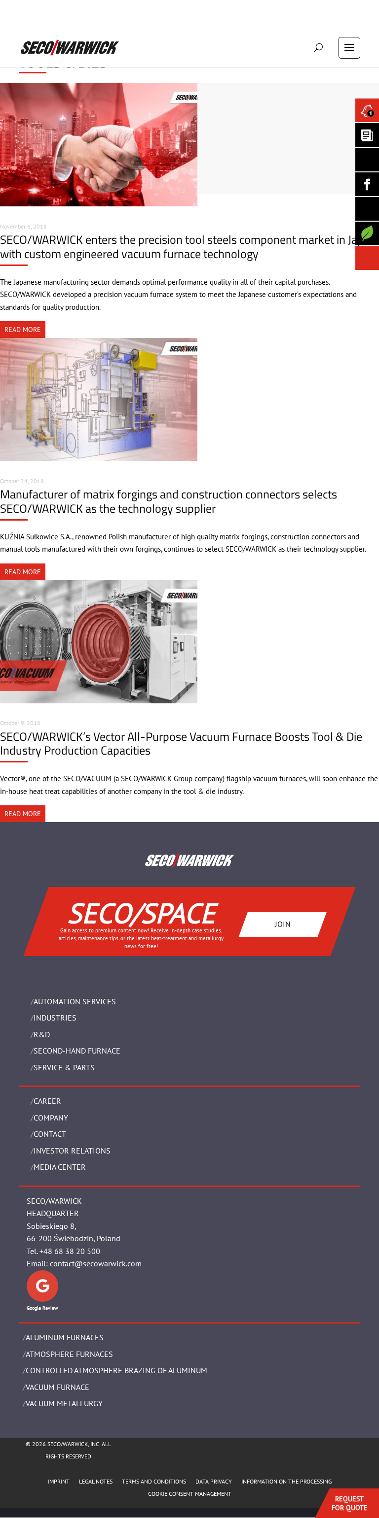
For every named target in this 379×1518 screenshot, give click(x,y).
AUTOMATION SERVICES (75, 1001)
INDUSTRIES (55, 1018)
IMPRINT (59, 1481)
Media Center (60, 1167)
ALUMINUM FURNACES (65, 1337)
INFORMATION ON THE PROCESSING (286, 1481)
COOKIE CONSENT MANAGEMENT (189, 1493)
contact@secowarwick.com (96, 1263)
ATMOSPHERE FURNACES (69, 1354)
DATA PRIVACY (213, 1481)
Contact (50, 1134)
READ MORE (22, 329)
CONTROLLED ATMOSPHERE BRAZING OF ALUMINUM (116, 1370)
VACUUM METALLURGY (64, 1403)
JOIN (283, 924)
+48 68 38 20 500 (69, 1251)
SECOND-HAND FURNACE (77, 1051)
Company (51, 1117)
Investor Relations (72, 1150)
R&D (42, 1034)
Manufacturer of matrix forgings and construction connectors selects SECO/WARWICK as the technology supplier (168, 501)
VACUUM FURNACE (57, 1387)
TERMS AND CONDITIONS (154, 1481)
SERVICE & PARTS (64, 1067)
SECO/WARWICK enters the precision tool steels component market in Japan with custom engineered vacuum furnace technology (188, 247)
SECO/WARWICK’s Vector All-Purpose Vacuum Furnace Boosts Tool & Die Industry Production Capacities (181, 743)
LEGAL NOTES (96, 1481)
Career (47, 1101)
